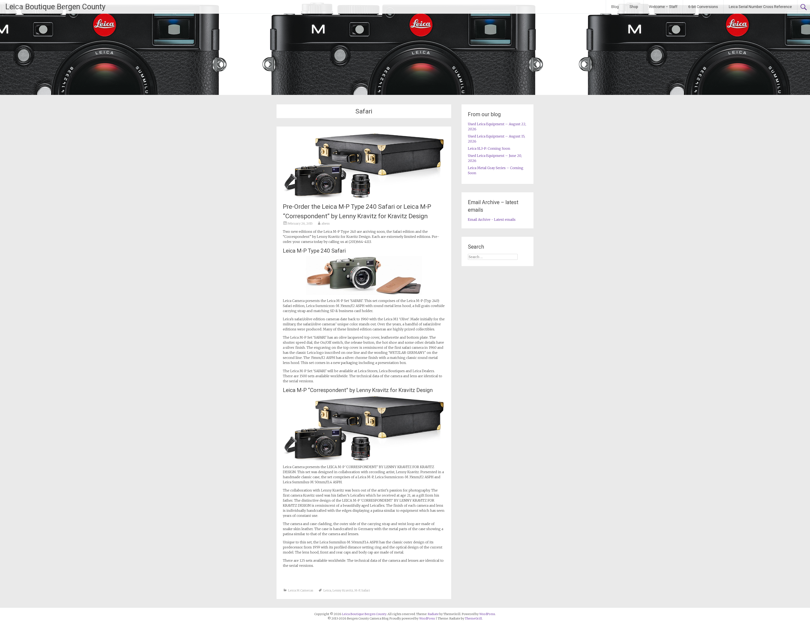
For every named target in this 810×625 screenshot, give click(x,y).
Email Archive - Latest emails (492, 219)
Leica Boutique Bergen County (55, 6)
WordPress (427, 618)
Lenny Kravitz (342, 590)
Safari (365, 590)
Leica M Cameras (300, 590)
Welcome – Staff (663, 6)
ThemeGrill (473, 618)
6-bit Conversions (703, 6)
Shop (633, 6)
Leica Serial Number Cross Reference (760, 6)
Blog (615, 6)
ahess (325, 223)
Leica (327, 590)
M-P (357, 590)
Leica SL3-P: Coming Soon (489, 148)
